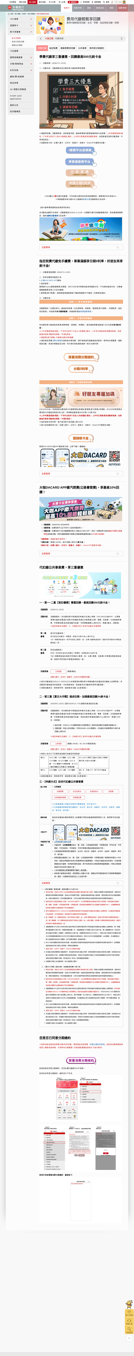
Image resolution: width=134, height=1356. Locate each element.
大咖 (43, 280)
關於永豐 (22, 2)
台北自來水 (77, 791)
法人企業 (62, 2)
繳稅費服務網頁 (85, 311)
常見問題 (86, 2)
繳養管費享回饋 (68, 48)
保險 (111, 8)
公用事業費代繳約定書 (62, 842)
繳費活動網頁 (52, 216)
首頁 (11, 14)
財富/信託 (100, 8)
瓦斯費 (110, 791)
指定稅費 (53, 48)
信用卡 (66, 8)
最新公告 (14, 105)
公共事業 (82, 48)
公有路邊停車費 (60, 797)
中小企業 (52, 2)
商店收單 (14, 83)
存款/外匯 (78, 8)
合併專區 (12, 2)
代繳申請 (59, 38)
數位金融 (42, 2)
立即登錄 (58, 671)
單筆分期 (86, 199)
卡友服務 (14, 51)
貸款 (89, 8)
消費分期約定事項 (97, 1044)
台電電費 (60, 791)
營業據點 (97, 2)
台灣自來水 (94, 791)
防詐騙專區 (15, 112)
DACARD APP (51, 280)
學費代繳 (42, 48)
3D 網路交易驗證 (18, 89)
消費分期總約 (57, 340)
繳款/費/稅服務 (17, 77)
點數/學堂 (123, 8)
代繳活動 (49, 38)
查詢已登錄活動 (18, 42)
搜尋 (107, 2)
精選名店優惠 (17, 45)
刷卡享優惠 (31, 14)
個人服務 (32, 2)
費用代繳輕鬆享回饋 (43, 14)
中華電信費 (77, 797)
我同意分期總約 (96, 48)
